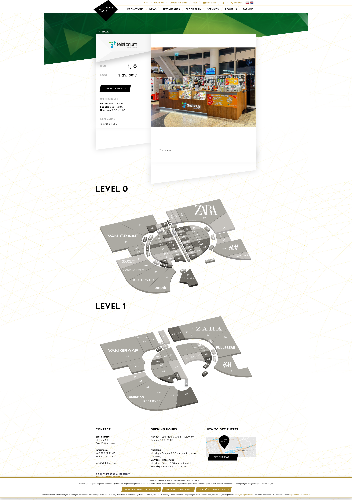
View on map (114, 88)
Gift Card (211, 3)
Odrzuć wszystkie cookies (213, 489)
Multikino (159, 3)
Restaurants (171, 9)
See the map (221, 457)
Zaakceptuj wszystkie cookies (140, 489)
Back (105, 31)
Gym (146, 3)
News (152, 9)
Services (213, 9)
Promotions (135, 9)
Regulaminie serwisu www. (300, 495)
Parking (248, 9)
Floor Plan (193, 9)
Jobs (195, 3)
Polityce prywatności (244, 495)
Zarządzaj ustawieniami (178, 489)
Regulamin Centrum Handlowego (109, 476)
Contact (238, 3)
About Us (231, 9)
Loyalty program (178, 3)
